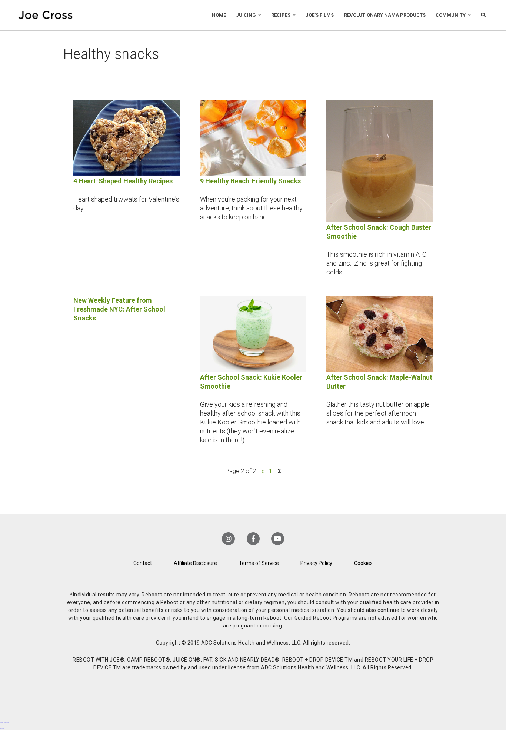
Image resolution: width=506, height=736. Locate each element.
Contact (142, 563)
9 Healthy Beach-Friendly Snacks (250, 181)
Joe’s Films (320, 15)
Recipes (280, 15)
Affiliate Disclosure (195, 563)
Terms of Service (259, 563)
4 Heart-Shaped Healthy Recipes (123, 181)
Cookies (363, 563)
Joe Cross (45, 15)
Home (219, 15)
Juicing (246, 15)
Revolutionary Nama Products (385, 15)
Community (451, 15)
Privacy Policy (316, 563)
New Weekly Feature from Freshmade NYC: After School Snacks (119, 309)
